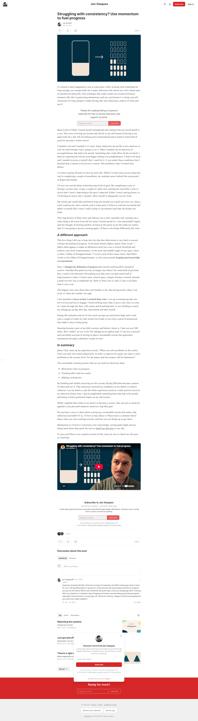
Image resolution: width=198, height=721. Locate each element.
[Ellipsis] (139, 579)
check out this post (105, 428)
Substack (87, 716)
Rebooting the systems (69, 621)
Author (65, 582)
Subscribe (179, 4)
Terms (100, 705)
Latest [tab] (66, 615)
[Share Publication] (170, 4)
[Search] (164, 4)
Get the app (110, 710)
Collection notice (110, 705)
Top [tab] (60, 615)
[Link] (54, 235)
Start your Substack (93, 710)
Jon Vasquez (67, 23)
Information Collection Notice (98, 672)
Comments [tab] (63, 558)
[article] (99, 626)
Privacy (93, 705)
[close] (121, 636)
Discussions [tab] (75, 615)
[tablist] (67, 558)
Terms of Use (110, 670)
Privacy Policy (116, 672)
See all (62, 669)
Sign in (191, 4)
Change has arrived (65, 625)
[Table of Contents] (2, 360)
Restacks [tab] (72, 558)
